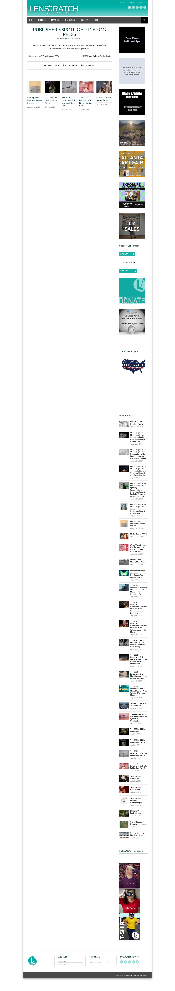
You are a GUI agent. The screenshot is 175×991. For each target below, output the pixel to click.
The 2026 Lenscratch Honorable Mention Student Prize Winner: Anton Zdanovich (138, 607)
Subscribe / (124, 2)
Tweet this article (53, 65)
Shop (96, 20)
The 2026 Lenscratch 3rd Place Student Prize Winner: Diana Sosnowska (138, 659)
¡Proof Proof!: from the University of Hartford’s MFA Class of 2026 (138, 548)
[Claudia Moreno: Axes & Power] (104, 93)
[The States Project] (133, 366)
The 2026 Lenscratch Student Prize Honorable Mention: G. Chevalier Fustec (138, 589)
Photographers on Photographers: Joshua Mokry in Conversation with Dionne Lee (138, 437)
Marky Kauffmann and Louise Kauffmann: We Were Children (137, 574)
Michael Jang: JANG (138, 534)
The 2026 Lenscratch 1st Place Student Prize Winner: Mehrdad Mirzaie (138, 690)
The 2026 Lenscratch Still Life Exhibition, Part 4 (85, 101)
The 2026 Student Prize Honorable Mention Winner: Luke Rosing (137, 643)
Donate (124, 254)
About (142, 2)
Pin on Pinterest (88, 65)
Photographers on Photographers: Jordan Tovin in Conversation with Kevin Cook (138, 508)
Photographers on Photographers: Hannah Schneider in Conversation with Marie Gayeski (138, 454)
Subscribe (125, 271)
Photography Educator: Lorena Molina (34, 100)
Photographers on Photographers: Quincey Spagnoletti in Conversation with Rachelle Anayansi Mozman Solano (138, 489)
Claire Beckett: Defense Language (138, 823)
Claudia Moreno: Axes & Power (103, 98)
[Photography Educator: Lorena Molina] (34, 93)
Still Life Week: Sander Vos (136, 777)
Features (54, 20)
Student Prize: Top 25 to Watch (138, 704)
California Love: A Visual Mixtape (41, 56)
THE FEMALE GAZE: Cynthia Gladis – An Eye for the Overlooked (138, 717)
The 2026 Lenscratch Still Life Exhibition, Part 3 (68, 101)
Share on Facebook (71, 65)
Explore (40, 20)
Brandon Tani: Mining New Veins (137, 560)
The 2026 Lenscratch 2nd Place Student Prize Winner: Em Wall (138, 675)
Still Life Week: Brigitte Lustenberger (136, 800)
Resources (69, 20)
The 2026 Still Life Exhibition (137, 730)
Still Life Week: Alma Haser (136, 788)
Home (31, 20)
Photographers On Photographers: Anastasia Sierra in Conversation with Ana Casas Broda (138, 470)
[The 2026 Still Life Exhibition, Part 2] (52, 93)
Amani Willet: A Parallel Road (99, 56)
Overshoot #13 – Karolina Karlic (137, 423)
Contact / (134, 2)
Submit (83, 20)
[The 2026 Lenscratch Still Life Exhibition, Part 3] (69, 93)
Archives (62, 961)
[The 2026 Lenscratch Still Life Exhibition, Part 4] (86, 93)
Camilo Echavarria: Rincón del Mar (138, 834)
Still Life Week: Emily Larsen (136, 812)
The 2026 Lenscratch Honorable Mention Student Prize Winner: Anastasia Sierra (138, 626)
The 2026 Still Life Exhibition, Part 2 (51, 100)
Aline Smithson (64, 38)
